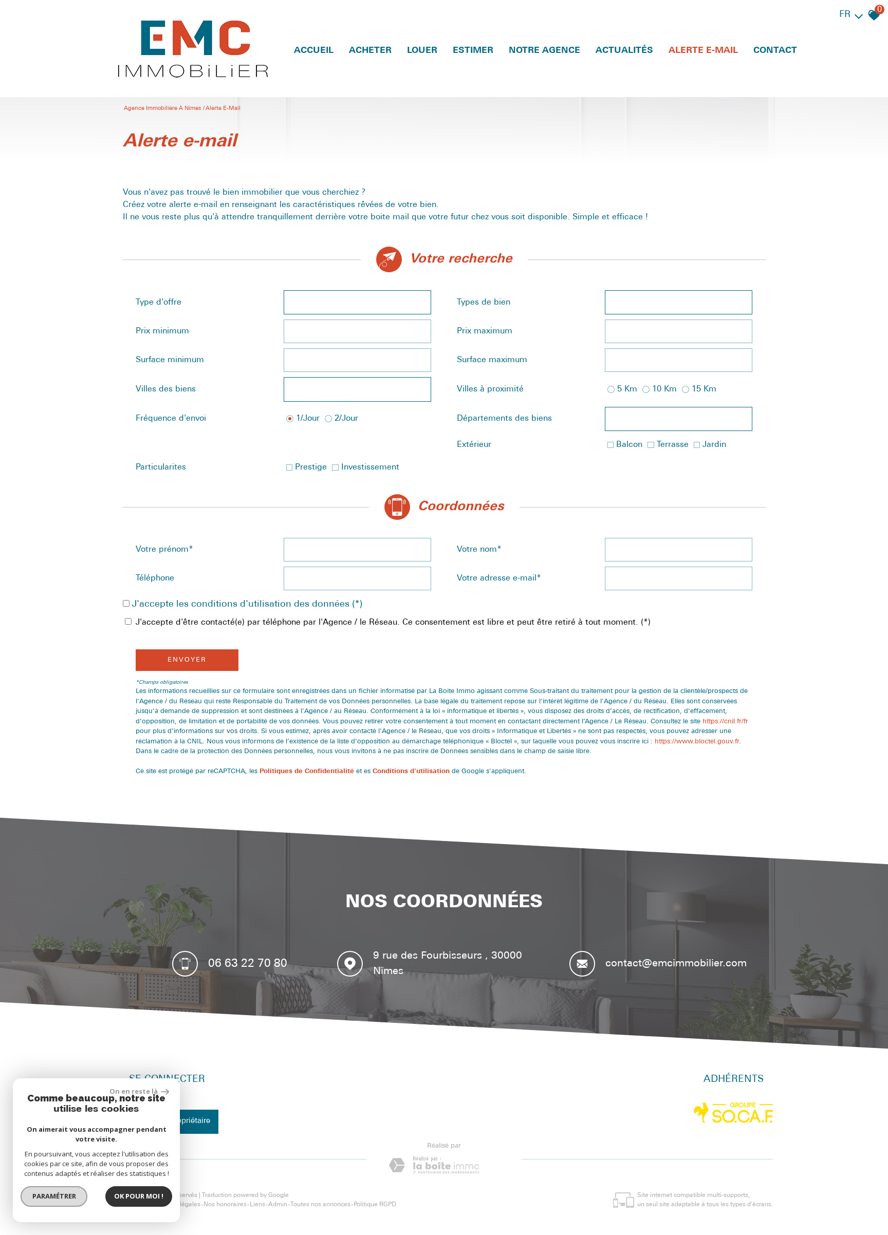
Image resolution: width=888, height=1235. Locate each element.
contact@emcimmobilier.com (676, 964)
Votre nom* (479, 550)
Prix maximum (484, 331)
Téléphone (155, 578)
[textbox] (357, 302)
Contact (775, 50)
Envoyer (187, 660)
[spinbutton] (358, 331)
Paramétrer (54, 1196)
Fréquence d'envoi (171, 419)
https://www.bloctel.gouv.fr (697, 741)
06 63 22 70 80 (247, 963)
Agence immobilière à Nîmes (162, 108)
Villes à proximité (490, 389)
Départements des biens (504, 419)
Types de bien (483, 302)
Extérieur (474, 445)
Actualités (624, 50)
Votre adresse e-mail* (499, 578)
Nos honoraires (225, 1205)
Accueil (314, 50)
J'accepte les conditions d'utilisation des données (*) (247, 604)
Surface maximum (492, 360)
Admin (277, 1205)
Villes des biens (166, 389)
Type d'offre (158, 302)
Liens (257, 1205)
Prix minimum (162, 331)
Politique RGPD (375, 1205)
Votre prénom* (164, 550)
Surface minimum (170, 360)
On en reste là (134, 1091)
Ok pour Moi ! (138, 1196)
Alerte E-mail (703, 50)
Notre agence (544, 50)
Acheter (370, 50)
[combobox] (358, 302)
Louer (422, 50)
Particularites (161, 467)
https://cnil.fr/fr (725, 721)
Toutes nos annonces (320, 1205)
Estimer (473, 50)
